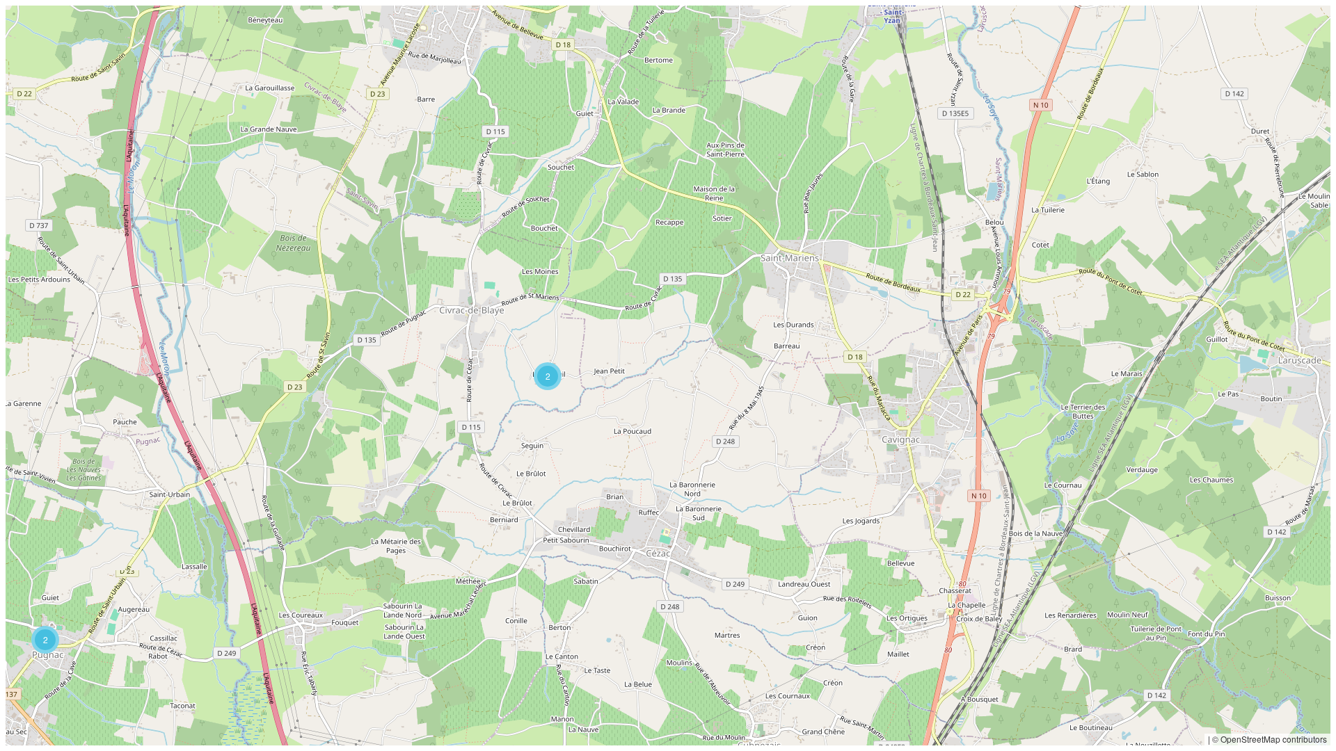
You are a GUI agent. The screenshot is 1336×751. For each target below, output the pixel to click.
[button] (45, 640)
